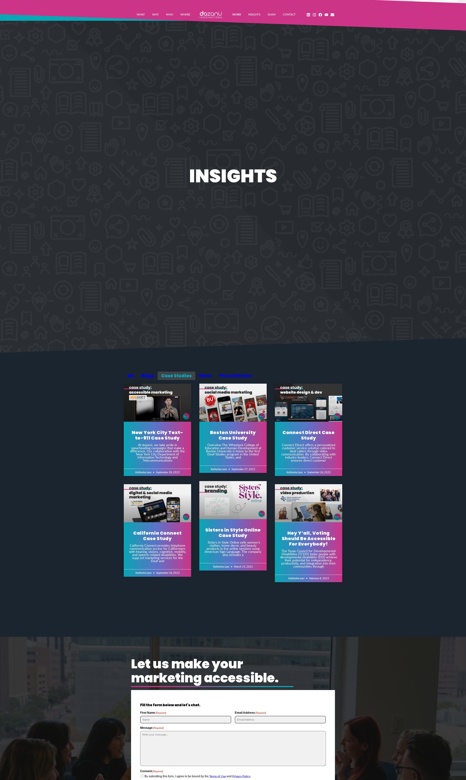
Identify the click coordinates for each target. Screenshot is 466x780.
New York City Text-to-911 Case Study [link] (157, 435)
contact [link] (289, 14)
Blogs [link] (147, 376)
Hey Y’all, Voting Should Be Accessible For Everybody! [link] (308, 538)
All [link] (130, 376)
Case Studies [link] (176, 376)
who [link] (169, 14)
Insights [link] (254, 14)
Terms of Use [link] (217, 776)
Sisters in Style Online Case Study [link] (233, 533)
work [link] (236, 14)
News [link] (205, 376)
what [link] (141, 14)
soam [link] (272, 14)
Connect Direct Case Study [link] (309, 435)
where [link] (185, 14)
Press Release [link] (235, 376)
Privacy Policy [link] (241, 776)
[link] (211, 14)
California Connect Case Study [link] (157, 536)
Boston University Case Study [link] (233, 435)
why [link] (155, 14)
